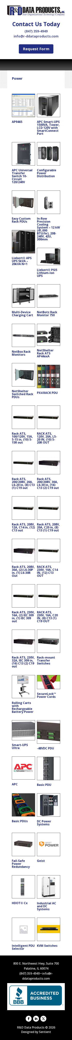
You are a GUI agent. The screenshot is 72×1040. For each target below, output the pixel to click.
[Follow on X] (43, 1019)
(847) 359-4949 (36, 31)
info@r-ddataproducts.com (36, 36)
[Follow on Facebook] (29, 1019)
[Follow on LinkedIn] (36, 1019)
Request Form (36, 48)
